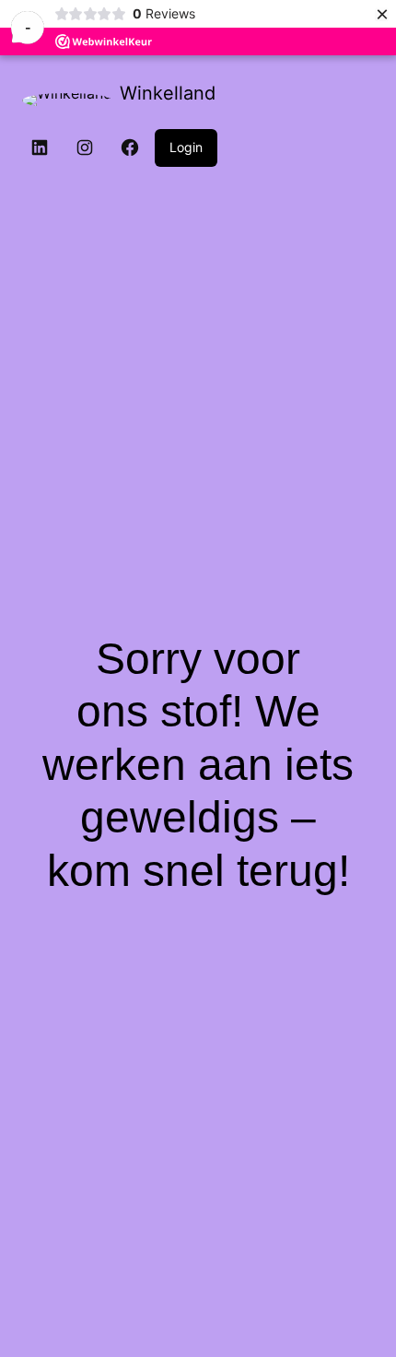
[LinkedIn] (39, 147)
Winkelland (167, 93)
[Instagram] (85, 147)
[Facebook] (130, 147)
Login (186, 147)
